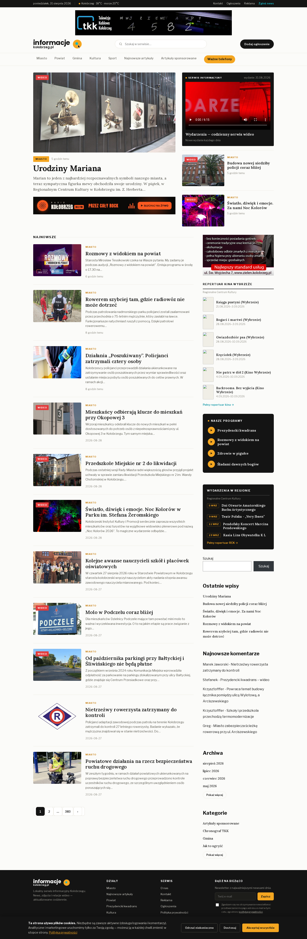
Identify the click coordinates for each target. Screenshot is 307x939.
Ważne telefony (219, 59)
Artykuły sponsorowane (179, 58)
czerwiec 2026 (214, 778)
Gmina (77, 58)
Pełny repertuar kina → (218, 404)
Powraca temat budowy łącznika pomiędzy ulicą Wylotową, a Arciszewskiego (233, 695)
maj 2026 (210, 786)
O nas (164, 888)
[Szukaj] (120, 44)
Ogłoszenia (233, 3)
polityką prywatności (251, 911)
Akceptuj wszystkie (260, 927)
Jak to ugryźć (213, 846)
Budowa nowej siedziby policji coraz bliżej (235, 604)
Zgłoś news (266, 3)
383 (68, 811)
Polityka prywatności (174, 912)
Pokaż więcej (214, 795)
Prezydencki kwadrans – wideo (244, 680)
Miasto (42, 58)
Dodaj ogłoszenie (257, 44)
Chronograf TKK (216, 831)
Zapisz (265, 896)
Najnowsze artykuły (139, 58)
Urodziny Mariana (67, 168)
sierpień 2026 (213, 763)
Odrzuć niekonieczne (199, 927)
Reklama (249, 3)
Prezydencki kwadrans (122, 906)
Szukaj (208, 558)
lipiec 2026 (211, 771)
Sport (112, 58)
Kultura (95, 58)
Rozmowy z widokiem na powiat (227, 624)
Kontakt (218, 3)
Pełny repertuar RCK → (222, 542)
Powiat (60, 58)
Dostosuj (230, 927)
